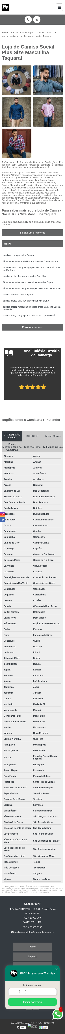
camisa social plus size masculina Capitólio (24, 276)
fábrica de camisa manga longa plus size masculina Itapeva (32, 288)
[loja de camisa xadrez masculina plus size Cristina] (17, 143)
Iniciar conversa (32, 1002)
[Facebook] (2, 519)
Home (32, 946)
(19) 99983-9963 (33, 927)
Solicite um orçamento (32, 232)
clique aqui (37, 222)
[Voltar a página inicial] (5, 7)
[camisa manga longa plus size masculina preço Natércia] (48, 80)
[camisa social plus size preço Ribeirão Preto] (17, 80)
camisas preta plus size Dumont (18, 255)
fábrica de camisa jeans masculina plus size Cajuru (28, 282)
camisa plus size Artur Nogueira (18, 294)
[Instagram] (2, 514)
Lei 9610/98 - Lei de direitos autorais (33, 892)
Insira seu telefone (32, 985)
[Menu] (59, 7)
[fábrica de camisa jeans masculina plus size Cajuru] (17, 112)
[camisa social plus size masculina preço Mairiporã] (48, 112)
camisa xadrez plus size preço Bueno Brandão (26, 301)
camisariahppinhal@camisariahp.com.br (34, 932)
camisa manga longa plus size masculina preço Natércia (30, 315)
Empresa (32, 956)
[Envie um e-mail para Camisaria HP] (36, 19)
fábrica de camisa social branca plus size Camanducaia (30, 261)
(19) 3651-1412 (21, 222)
